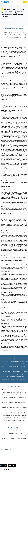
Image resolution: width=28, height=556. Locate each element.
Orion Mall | (11, 399)
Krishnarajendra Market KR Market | (13, 415)
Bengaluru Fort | (20, 417)
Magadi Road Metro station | (8, 389)
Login (24, 2)
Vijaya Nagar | (12, 405)
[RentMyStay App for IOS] (12, 465)
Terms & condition (6, 458)
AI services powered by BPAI (7, 449)
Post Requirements (7, 20)
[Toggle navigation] (13, 2)
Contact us (4, 454)
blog (2, 462)
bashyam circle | (17, 389)
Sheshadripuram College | (20, 422)
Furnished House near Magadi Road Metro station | (12, 430)
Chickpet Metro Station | (19, 412)
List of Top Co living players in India (9, 361)
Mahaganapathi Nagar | (19, 399)
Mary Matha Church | (12, 397)
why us (3, 456)
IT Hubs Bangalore (16, 374)
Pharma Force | (13, 417)
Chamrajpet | (18, 405)
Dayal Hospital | (20, 402)
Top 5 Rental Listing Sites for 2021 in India (16, 379)
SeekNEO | (19, 397)
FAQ (2, 452)
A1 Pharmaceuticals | (9, 412)
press (2, 460)
